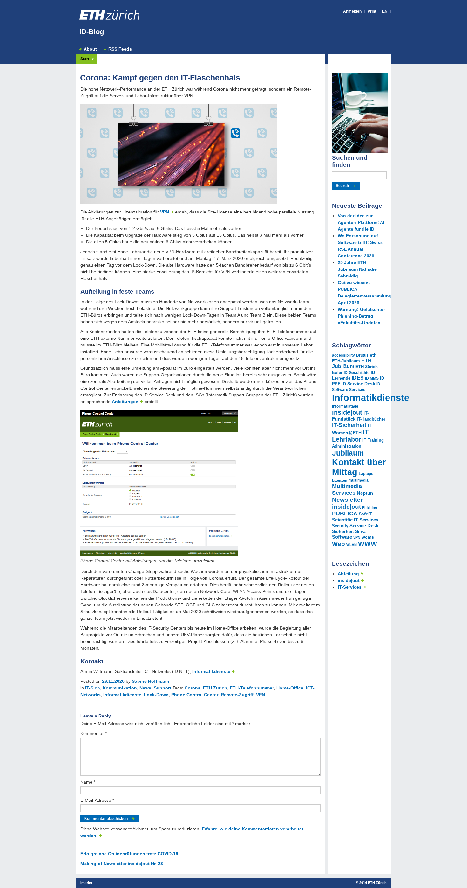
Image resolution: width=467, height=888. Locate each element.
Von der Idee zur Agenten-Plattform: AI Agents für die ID (361, 222)
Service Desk (363, 525)
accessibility (343, 355)
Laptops (366, 474)
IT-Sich (92, 687)
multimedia (359, 480)
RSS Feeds (120, 49)
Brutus (362, 355)
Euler (337, 372)
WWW (367, 543)
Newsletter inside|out (347, 503)
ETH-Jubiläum (346, 361)
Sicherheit (343, 531)
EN (385, 11)
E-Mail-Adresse (97, 800)
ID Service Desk (358, 383)
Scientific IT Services (355, 519)
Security (340, 525)
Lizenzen (339, 480)
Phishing (369, 507)
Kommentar (93, 733)
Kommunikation (120, 687)
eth (373, 355)
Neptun (365, 493)
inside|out (347, 412)
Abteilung (348, 573)
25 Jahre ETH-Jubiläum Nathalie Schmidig (357, 269)
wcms (368, 537)
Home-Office (289, 687)
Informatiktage (345, 406)
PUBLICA (344, 513)
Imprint (86, 883)
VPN (164, 211)
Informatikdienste (211, 671)
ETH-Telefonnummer (252, 687)
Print (372, 11)
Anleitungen (125, 401)
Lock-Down (156, 694)
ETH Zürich (215, 687)
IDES (358, 378)
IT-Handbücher (371, 419)
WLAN (351, 545)
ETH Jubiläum (352, 363)
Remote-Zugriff (237, 694)
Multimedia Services (347, 489)
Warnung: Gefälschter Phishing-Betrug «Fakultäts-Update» (361, 316)
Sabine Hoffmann (150, 681)
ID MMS (372, 378)
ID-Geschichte (356, 372)
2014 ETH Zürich (373, 883)
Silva (360, 531)
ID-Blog (91, 32)
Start (84, 59)
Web (338, 544)
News (145, 687)
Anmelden (352, 11)
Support (162, 687)
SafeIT (365, 513)
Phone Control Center (194, 694)
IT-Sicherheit (349, 425)
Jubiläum (348, 453)
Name (87, 782)
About (90, 49)
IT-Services (350, 587)
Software (342, 537)
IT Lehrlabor (350, 436)
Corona (192, 687)
